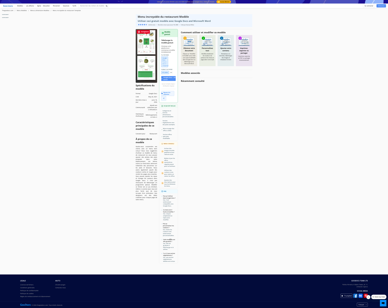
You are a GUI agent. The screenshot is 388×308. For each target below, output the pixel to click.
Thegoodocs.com (8, 10)
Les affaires (30, 6)
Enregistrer (145, 32)
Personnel (56, 6)
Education (46, 6)
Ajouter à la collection (166, 93)
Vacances (66, 6)
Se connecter (369, 6)
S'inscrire (381, 6)
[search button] (107, 6)
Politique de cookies (27, 293)
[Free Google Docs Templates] (8, 5)
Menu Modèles (22, 10)
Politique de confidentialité (29, 291)
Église (39, 6)
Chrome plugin (60, 285)
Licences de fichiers (26, 285)
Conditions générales (27, 288)
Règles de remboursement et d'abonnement (35, 296)
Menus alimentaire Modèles (40, 10)
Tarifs (74, 6)
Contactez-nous (60, 288)
